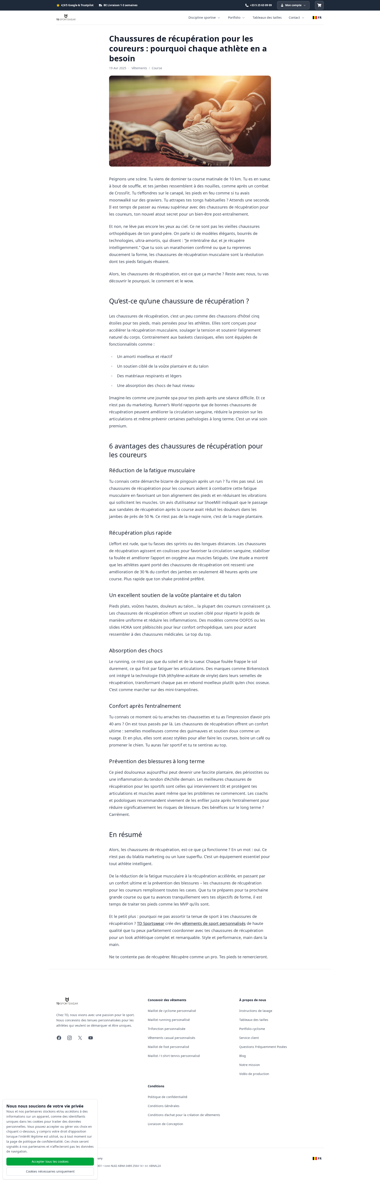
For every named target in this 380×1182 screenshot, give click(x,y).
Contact (294, 17)
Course (157, 68)
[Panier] (319, 5)
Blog (242, 1056)
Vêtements (139, 68)
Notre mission (249, 1065)
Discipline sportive (202, 17)
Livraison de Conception (165, 1124)
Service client (249, 1038)
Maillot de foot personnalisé (168, 1047)
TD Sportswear (150, 923)
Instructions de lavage (255, 1011)
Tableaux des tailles (267, 17)
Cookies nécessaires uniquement (50, 1171)
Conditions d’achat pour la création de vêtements (184, 1115)
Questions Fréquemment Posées (263, 1047)
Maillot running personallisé (169, 1020)
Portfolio (234, 17)
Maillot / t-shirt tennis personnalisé (174, 1056)
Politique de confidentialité (167, 1097)
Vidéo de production (254, 1074)
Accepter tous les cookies (50, 1161)
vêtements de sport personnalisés (214, 923)
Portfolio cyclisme (252, 1029)
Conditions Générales (163, 1106)
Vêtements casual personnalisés (171, 1038)
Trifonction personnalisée (166, 1029)
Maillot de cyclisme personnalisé (172, 1011)
